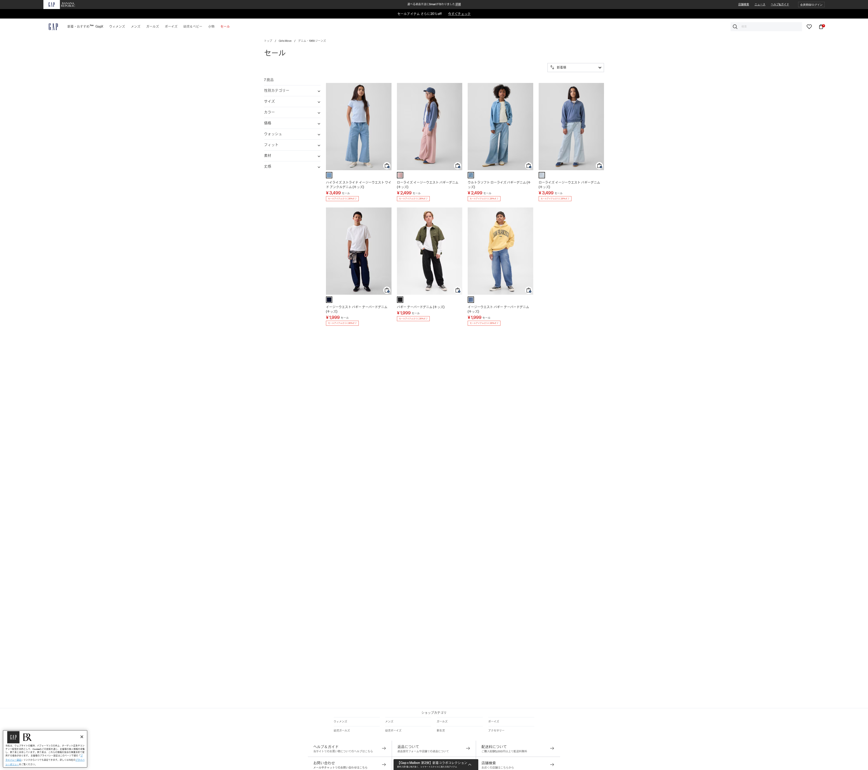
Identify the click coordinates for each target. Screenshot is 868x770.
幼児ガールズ (342, 730)
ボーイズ (493, 721)
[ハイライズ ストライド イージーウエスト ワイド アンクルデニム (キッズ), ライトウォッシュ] (329, 175)
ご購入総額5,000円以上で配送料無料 (504, 751)
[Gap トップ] (50, 26)
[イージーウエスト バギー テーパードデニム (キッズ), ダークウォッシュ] (329, 300)
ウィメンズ (340, 721)
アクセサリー (496, 730)
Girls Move (285, 40)
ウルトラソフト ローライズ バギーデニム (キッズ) (499, 185)
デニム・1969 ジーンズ (312, 40)
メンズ (389, 721)
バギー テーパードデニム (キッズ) (420, 307)
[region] (45, 749)
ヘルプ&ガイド (780, 4)
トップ (268, 40)
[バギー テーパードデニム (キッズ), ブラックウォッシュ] (400, 300)
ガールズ (442, 721)
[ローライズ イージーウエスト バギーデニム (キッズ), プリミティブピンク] (400, 175)
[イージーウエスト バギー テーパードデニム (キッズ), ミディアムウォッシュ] (471, 300)
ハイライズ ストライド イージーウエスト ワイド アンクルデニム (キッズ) (358, 185)
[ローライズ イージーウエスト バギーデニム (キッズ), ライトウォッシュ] (542, 175)
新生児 (441, 730)
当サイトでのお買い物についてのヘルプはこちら (343, 751)
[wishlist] (809, 26)
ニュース (760, 4)
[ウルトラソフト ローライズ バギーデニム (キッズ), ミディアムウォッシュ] (471, 175)
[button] (811, 4)
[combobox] (766, 26)
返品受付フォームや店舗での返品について (423, 751)
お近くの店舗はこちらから (497, 767)
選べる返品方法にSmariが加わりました (434, 4)
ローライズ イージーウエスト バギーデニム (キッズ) (427, 185)
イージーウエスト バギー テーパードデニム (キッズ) (356, 309)
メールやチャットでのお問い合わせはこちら (340, 767)
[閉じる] (82, 737)
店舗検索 (743, 4)
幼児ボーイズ (393, 730)
